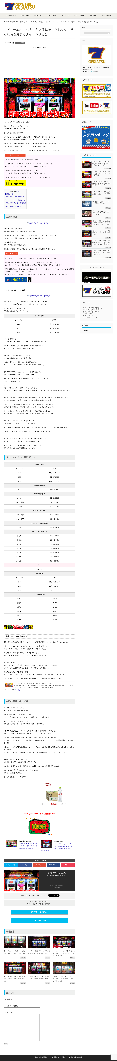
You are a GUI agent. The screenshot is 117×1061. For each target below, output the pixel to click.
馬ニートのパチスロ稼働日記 (92, 308)
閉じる (18, 191)
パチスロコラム (38, 15)
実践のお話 (10, 194)
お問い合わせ (106, 15)
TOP (17, 22)
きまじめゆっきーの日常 (91, 312)
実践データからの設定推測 (17, 203)
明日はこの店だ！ (89, 315)
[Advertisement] (80, 6)
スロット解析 (24, 15)
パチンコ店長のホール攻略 (92, 310)
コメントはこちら (39, 920)
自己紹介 (93, 15)
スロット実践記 (10, 15)
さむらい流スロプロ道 (90, 317)
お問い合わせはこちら (39, 912)
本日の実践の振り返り (13, 206)
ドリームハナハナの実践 (16, 196)
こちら (92, 71)
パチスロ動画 (51, 15)
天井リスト (65, 15)
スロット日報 (87, 313)
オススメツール (79, 15)
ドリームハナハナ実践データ (15, 200)
